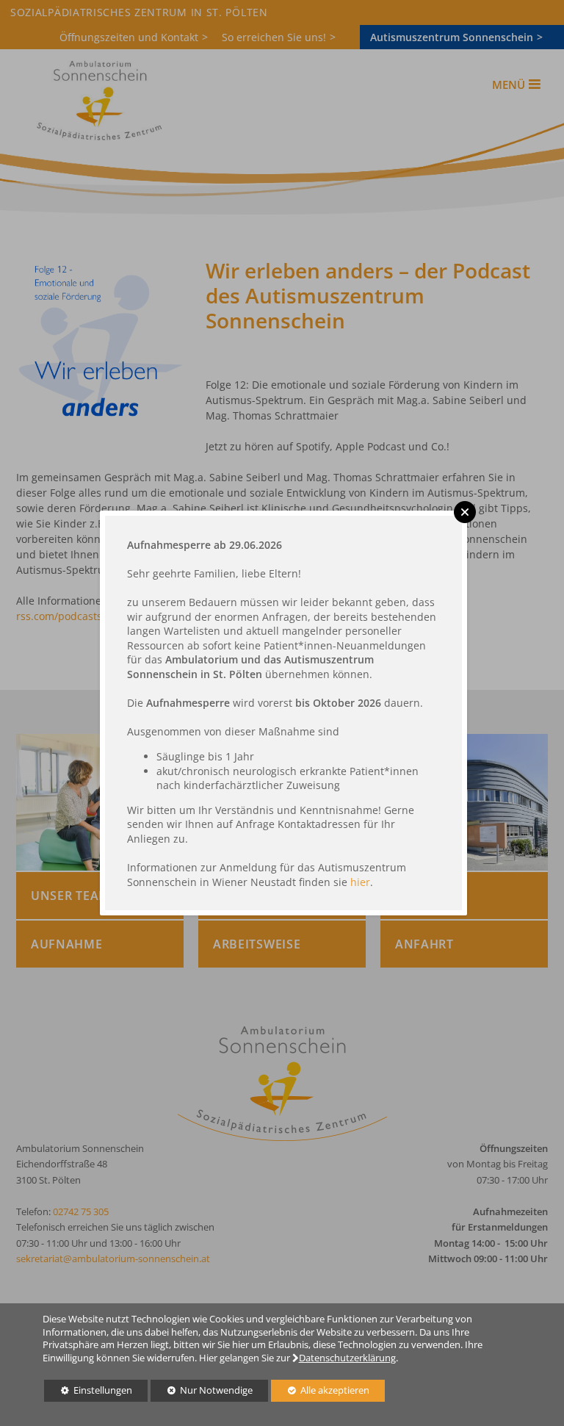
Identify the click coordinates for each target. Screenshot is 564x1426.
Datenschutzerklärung (347, 1358)
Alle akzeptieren (320, 1390)
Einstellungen (88, 1392)
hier (360, 882)
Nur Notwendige (202, 1392)
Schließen (465, 512)
